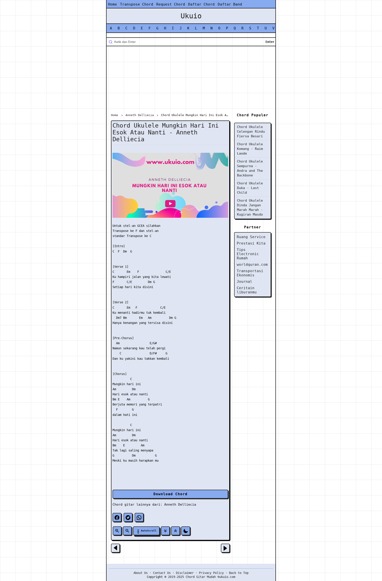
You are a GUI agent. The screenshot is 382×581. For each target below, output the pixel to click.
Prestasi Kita (251, 243)
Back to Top (238, 573)
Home (112, 4)
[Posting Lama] (225, 548)
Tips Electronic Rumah (248, 254)
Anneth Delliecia (180, 504)
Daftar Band (230, 4)
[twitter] (128, 517)
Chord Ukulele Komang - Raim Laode (250, 148)
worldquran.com (252, 264)
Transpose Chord (136, 4)
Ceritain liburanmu (247, 290)
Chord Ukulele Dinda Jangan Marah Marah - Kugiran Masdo (250, 207)
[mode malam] (185, 530)
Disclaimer (185, 573)
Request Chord (170, 4)
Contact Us (162, 573)
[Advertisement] (191, 80)
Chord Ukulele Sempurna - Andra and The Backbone (250, 168)
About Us (141, 573)
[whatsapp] (139, 517)
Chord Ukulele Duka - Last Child (250, 188)
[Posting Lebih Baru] (115, 548)
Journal (244, 281)
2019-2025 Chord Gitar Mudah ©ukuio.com (201, 577)
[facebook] (117, 517)
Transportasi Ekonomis (250, 273)
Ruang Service (251, 237)
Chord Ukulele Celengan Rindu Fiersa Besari (251, 131)
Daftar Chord (201, 4)
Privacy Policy (211, 573)
